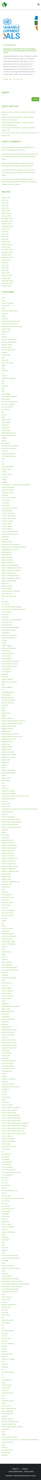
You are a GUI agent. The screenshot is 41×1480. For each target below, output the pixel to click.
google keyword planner (10, 734)
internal (4, 801)
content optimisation (9, 516)
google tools (6, 760)
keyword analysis (8, 840)
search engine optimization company (15, 1126)
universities (6, 1388)
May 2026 (5, 205)
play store (5, 1022)
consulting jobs (7, 511)
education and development (12, 620)
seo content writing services (11, 1172)
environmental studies (10, 666)
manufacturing (7, 928)
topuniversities (7, 1354)
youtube (4, 1455)
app (3, 357)
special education (8, 1266)
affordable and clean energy (12, 326)
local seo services (8, 915)
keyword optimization (9, 848)
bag (3, 383)
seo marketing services (10, 1190)
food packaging (7, 687)
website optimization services (12, 1427)
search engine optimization (11, 1120)
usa (3, 1395)
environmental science (10, 664)
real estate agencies (9, 1061)
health (4, 775)
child (3, 459)
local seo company (8, 910)
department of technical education (14, 547)
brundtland (6, 443)
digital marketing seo (9, 573)
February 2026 (7, 213)
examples (5, 677)
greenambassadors (8, 147)
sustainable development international (15, 1284)
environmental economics (11, 661)
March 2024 (6, 273)
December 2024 (7, 249)
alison (4, 334)
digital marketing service (10, 575)
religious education (8, 1079)
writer (4, 1445)
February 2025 (7, 244)
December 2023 (7, 281)
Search (5, 93)
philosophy (5, 1017)
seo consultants (7, 1167)
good (3, 710)
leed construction (8, 897)
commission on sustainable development (16, 485)
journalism (5, 838)
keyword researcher (9, 861)
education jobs (7, 625)
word (3, 1432)
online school (6, 993)
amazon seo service (8, 350)
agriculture (5, 332)
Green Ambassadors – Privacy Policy (21, 1471)
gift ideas (5, 705)
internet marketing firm (10, 825)
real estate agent (8, 1063)
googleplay (5, 762)
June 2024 (5, 265)
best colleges (6, 394)
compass (5, 495)
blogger (4, 438)
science (4, 1094)
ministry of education (9, 978)
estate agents (6, 672)
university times (7, 1393)
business (5, 451)
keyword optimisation (9, 845)
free (3, 690)
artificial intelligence (9, 378)
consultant (5, 503)
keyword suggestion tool (10, 871)
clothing (4, 477)
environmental (7, 659)
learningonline (7, 895)
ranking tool (6, 1056)
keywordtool (6, 887)
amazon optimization (9, 342)
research (5, 1081)
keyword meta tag (8, 843)
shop (3, 1235)
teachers (5, 1310)
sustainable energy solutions (12, 1286)
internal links (6, 806)
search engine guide (9, 1113)
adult (3, 308)
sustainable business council (12, 1281)
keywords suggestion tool (10, 882)
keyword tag (6, 874)
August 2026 (6, 198)
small (3, 1253)
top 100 (4, 1336)
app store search (8, 363)
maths (4, 954)
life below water (7, 902)
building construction (9, 448)
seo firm (4, 1180)
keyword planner (8, 853)
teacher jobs (6, 1307)
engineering (6, 651)
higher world (6, 778)
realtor (4, 1074)
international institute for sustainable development (20, 809)
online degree (6, 988)
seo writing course (8, 1209)
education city (7, 622)
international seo (8, 812)
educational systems (9, 630)
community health (8, 487)
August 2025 (6, 229)
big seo (4, 415)
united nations (7, 1385)
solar (3, 1263)
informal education (8, 799)
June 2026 (5, 203)
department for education (11, 544)
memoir (4, 957)
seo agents (5, 1159)
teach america (7, 1297)
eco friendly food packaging (11, 607)
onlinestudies (6, 998)
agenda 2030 (6, 329)
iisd (3, 783)
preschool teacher (8, 1032)
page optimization (8, 1011)
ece (3, 599)
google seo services (8, 757)
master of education (9, 944)
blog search (6, 428)
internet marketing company (12, 822)
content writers (7, 526)
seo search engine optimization (13, 1198)
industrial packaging (9, 793)
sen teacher (6, 1149)
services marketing (8, 1232)
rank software (6, 1053)
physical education (8, 1019)
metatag (4, 972)
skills (3, 1242)
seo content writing (8, 1170)
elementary (6, 633)
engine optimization (9, 648)
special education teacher (11, 1268)
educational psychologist (10, 627)
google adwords (7, 718)
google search (6, 749)
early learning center (9, 596)
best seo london (7, 407)
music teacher (7, 983)
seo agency (5, 1157)
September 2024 (7, 257)
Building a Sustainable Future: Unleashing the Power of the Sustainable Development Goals (20, 50)
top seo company (8, 1344)
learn (3, 889)
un (3, 1375)
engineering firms (8, 653)
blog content (6, 420)
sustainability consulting (10, 1279)
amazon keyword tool (9, 339)
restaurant (5, 1089)
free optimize (6, 695)
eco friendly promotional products (14, 609)
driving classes (7, 588)
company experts (8, 490)
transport (5, 1367)
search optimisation (9, 1141)
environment (6, 656)
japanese (5, 830)
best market (6, 399)
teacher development (9, 1305)
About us (15, 1468)
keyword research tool (9, 858)
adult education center (10, 311)
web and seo (6, 1406)
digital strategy (7, 586)
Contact (25, 1468)
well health (5, 1429)
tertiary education (8, 1320)
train (3, 1362)
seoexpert (5, 1214)
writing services (7, 1450)
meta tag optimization (9, 967)
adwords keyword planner (11, 321)
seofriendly (6, 1216)
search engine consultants (11, 1107)
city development (8, 467)
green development (8, 770)
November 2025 (7, 221)
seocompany (6, 1211)
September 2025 (7, 226)
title (3, 1328)
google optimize (7, 742)
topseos (4, 1351)
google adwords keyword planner (13, 721)
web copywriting (7, 1411)
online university (7, 996)
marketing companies (9, 936)
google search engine (9, 754)
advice (4, 316)
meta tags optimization (10, 970)
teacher (4, 1302)
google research (7, 747)
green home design (8, 773)
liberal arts (5, 900)
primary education (8, 1035)
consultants (6, 505)
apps (3, 368)
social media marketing (10, 1255)
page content (6, 1009)
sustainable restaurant (10, 1292)
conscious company (8, 498)
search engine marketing (10, 1115)
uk (2, 1369)
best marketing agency (10, 402)
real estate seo (7, 1071)
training (4, 1364)
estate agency (6, 669)
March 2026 (6, 211)
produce (5, 1037)
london (4, 921)
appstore (5, 370)
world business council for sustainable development (20, 1440)
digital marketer (7, 557)
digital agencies (7, 552)
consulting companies (9, 508)
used (3, 1398)
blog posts (5, 425)
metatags (5, 975)
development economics (10, 550)
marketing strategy (8, 941)
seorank (4, 1219)
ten (3, 1318)
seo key (4, 1188)
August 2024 (6, 260)
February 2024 (7, 275)
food (3, 684)
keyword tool (6, 876)
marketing (5, 931)
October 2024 (6, 255)
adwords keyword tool (9, 324)
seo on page (6, 1196)
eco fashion (6, 604)
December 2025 (7, 218)
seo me (4, 1193)
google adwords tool (9, 726)
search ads (5, 1102)
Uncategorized (7, 1380)
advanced (5, 313)
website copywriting (9, 1424)
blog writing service (8, 433)
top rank (5, 1341)
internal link (6, 804)
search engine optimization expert (14, 1128)
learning (5, 892)
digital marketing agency (10, 565)
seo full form (6, 1185)
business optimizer (8, 454)
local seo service (7, 913)
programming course (9, 1045)
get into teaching (8, 703)
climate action (7, 469)
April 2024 (5, 270)
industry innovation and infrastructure (15, 796)
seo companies (7, 1162)
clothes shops (6, 474)
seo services (6, 1201)
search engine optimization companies (15, 1123)
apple (4, 365)
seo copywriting (7, 1175)
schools (4, 1092)
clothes (4, 472)
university (5, 1390)
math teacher (6, 952)
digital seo (5, 583)
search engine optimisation (11, 1118)
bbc (3, 389)
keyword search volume (10, 866)
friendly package (7, 697)
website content (7, 1419)
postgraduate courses (9, 1030)
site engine (5, 1240)
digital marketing (8, 562)
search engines (7, 1136)
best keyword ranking (9, 396)
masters (4, 947)
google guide (6, 731)
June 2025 (5, 234)
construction (6, 500)
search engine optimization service (14, 1133)
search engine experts (9, 1110)
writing (4, 1447)
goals (3, 708)
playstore (5, 1024)
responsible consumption (11, 1087)
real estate (5, 1058)
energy (4, 640)
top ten (4, 1346)
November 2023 (7, 283)
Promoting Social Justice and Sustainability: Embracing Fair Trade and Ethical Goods (20, 156)
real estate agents (8, 1066)
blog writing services (9, 435)
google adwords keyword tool (12, 723)
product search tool (8, 1040)
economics (5, 614)
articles (4, 376)
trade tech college (8, 1359)
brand (4, 441)
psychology (5, 1050)
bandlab (5, 386)
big (3, 412)
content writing (7, 529)
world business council (10, 1437)
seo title (4, 1203)
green (4, 767)
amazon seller (7, 347)
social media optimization (11, 1258)
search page (6, 1144)
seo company (6, 1164)
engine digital (6, 646)
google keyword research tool (12, 736)
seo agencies (6, 1154)
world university (7, 1442)
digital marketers (8, 560)
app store (5, 360)
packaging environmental (11, 1006)
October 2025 (6, 224)
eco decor (5, 601)
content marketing (8, 513)
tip (3, 1325)
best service (6, 409)
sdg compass (6, 1097)
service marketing (8, 1227)
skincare (5, 1250)
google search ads (8, 752)
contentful (5, 537)
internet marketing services (11, 827)
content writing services (10, 534)
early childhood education (11, 591)
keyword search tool (9, 864)
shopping (5, 1237)
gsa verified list (7, 170)
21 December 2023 (9, 45)
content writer (7, 524)
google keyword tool (9, 739)
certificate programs (9, 456)
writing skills (6, 1453)
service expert (7, 1224)
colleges (4, 482)
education (5, 617)
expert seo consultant (9, 682)
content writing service (10, 531)
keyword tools (6, 879)
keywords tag (6, 884)
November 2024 (7, 252)
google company (7, 729)
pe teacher (5, 1014)
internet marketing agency (11, 819)
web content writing (9, 1408)
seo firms (5, 1183)
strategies (5, 1273)
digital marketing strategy (11, 578)
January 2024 (6, 278)
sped (3, 1271)
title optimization (8, 1331)
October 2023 (6, 286)
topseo (4, 1349)
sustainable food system (10, 1289)
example (5, 674)
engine (4, 643)
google (4, 716)
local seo (5, 908)
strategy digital (7, 1276)
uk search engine (8, 1372)
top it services (6, 1338)
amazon (4, 337)
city (3, 464)
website (4, 1416)
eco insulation (7, 612)
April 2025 (5, 239)
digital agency (6, 555)
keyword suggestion (9, 869)
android (4, 352)
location (4, 918)
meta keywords (7, 965)
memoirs (5, 959)
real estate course (8, 1069)
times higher (6, 1323)
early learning (6, 594)
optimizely (5, 1004)
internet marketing (8, 817)
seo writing (5, 1206)
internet (4, 814)
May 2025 (5, 237)
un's (3, 1377)
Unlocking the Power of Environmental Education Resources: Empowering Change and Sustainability (19, 181)
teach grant (6, 1299)
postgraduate (6, 1027)
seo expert (5, 1177)
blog (3, 417)
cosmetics (5, 539)
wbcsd (4, 1403)
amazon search (7, 345)
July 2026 (5, 200)
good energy (6, 713)
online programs (7, 991)
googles (4, 765)
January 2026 (6, 216)
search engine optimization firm (13, 1131)
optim (4, 1001)
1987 (3, 298)
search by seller (7, 1105)
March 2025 (6, 242)
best (3, 391)
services (4, 1229)
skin (3, 1245)
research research (8, 1084)
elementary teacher (8, 638)
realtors (4, 1076)
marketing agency (8, 934)
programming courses (9, 1048)
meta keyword (7, 962)
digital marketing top (9, 581)
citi (3, 461)
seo (3, 1151)
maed (4, 926)
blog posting (6, 422)
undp (3, 1382)
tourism (4, 1356)
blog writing (6, 430)
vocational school (8, 1401)
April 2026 (5, 208)
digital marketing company (11, 570)
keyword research (8, 856)
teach (4, 1294)
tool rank (5, 1333)
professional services (9, 1043)
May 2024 (5, 268)
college (4, 479)
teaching (5, 1312)
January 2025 (6, 247)
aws (3, 381)
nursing (4, 985)
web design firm (7, 1414)
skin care (5, 1248)
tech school (6, 1315)
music (4, 980)
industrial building (8, 791)
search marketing (8, 1139)
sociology (5, 1261)
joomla (4, 832)
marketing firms (7, 939)
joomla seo (5, 835)
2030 (6, 79)
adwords (5, 319)
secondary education (9, 1146)
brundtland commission (10, 446)
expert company (7, 679)
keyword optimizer (8, 851)
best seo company (8, 404)
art (3, 373)
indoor (4, 786)
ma (3, 923)
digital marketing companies (12, 568)
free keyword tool (8, 692)
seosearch (5, 1222)
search (4, 1100)
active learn (6, 306)
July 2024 (5, 262)
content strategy (7, 521)
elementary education (9, 635)
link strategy (6, 905)
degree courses (7, 542)
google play (6, 744)
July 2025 (5, 231)
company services (8, 492)
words (4, 1434)
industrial (5, 788)
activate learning (7, 303)
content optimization (9, 518)
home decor (6, 780)
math (3, 949)
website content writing (10, 1421)
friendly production (8, 700)
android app (6, 355)
